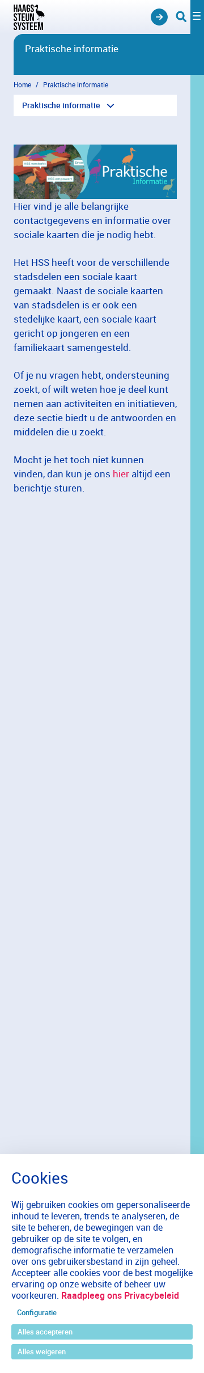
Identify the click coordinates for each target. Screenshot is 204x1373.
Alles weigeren (42, 1351)
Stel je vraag (159, 17)
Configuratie (37, 1312)
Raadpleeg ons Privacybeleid (120, 1295)
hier (121, 473)
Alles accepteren (45, 1332)
